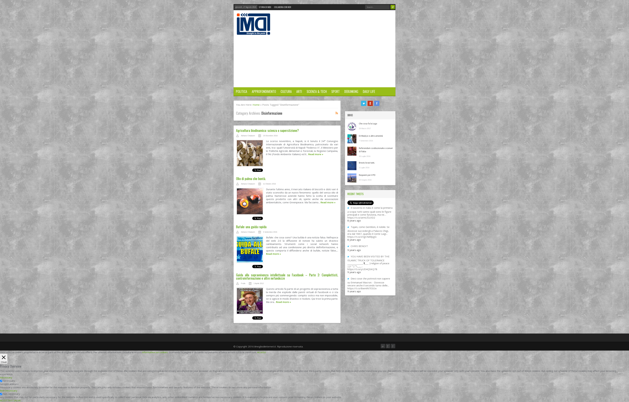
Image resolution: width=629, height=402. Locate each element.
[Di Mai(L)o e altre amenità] (351, 138)
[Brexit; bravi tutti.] (351, 165)
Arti (299, 91)
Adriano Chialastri (248, 136)
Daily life (369, 91)
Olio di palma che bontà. (251, 178)
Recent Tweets (355, 194)
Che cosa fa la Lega (368, 123)
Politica (241, 91)
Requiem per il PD (367, 175)
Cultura (286, 91)
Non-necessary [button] (8, 390)
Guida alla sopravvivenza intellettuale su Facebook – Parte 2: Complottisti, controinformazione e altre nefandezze (287, 276)
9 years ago (354, 250)
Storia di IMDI (265, 7)
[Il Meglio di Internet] (253, 31)
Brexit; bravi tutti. (367, 163)
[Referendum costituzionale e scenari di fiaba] (351, 151)
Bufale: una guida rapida (251, 226)
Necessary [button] (6, 377)
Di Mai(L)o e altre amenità (371, 136)
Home (256, 104)
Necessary (9, 380)
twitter (363, 103)
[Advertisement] (314, 59)
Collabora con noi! (282, 7)
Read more (315, 154)
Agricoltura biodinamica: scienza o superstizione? (267, 130)
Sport (335, 91)
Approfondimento (264, 91)
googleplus (370, 103)
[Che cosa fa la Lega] (351, 126)
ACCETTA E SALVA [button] (10, 400)
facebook (376, 103)
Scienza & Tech (317, 91)
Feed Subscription (336, 113)
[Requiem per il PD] (351, 177)
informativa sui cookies (155, 352)
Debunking (351, 91)
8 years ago (354, 220)
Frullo (243, 283)
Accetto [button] (261, 352)
